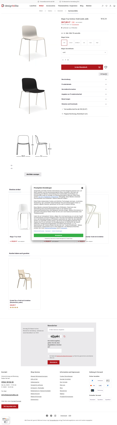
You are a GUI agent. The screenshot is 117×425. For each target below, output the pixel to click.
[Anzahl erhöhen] (68, 60)
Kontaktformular (16, 401)
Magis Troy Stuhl (15, 237)
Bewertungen (66, 99)
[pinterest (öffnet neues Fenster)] (51, 416)
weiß (64, 42)
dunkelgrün (77, 42)
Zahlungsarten (35, 382)
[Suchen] (102, 5)
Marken (62, 394)
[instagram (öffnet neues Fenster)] (55, 416)
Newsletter (63, 391)
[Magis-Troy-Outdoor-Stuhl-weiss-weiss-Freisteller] (32, 42)
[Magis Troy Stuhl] (24, 215)
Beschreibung (66, 79)
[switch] (5, 422)
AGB (70, 415)
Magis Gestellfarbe (67, 48)
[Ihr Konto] (110, 5)
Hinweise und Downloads (69, 104)
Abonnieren (53, 362)
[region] (32, 97)
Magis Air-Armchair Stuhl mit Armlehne (90, 237)
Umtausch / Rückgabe (37, 388)
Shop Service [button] (35, 372)
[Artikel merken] (105, 67)
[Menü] (9, 417)
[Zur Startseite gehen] (10, 5)
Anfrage (102, 74)
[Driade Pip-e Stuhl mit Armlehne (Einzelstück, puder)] (24, 278)
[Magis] (103, 18)
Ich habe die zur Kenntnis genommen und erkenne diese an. (71, 356)
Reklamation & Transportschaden (41, 391)
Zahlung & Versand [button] (96, 372)
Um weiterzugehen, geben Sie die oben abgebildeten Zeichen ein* (54, 344)
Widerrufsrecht (35, 394)
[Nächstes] (12, 168)
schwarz (71, 42)
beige (97, 42)
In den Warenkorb (81, 67)
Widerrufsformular (36, 396)
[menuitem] (44, 376)
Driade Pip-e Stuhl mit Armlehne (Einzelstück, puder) (20, 301)
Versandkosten (75, 24)
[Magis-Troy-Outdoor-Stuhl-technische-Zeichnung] (32, 147)
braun (90, 42)
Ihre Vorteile (63, 382)
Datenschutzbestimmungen (64, 356)
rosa (84, 42)
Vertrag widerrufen (10, 406)
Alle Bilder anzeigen (33, 174)
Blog (61, 388)
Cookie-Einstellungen (66, 376)
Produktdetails (66, 84)
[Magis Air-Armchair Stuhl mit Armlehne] (92, 215)
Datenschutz (34, 399)
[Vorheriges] (12, 165)
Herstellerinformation (69, 89)
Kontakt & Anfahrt (65, 379)
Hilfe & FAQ (34, 379)
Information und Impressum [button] (70, 372)
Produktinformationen (66, 396)
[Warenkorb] (114, 5)
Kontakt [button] (4, 372)
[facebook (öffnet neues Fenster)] (47, 416)
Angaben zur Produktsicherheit (72, 94)
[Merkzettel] (106, 5)
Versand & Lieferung (37, 385)
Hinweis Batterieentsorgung (39, 376)
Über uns (62, 385)
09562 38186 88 (7, 382)
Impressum (63, 415)
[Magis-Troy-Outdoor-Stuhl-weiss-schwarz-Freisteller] (32, 94)
